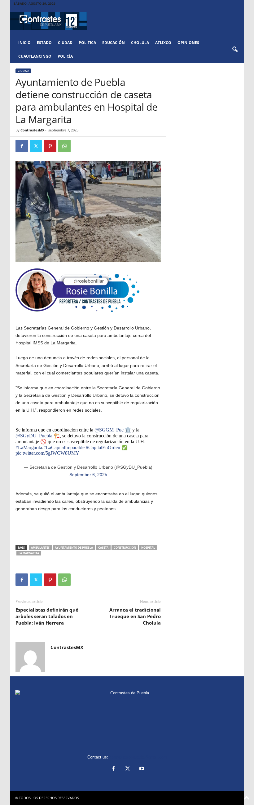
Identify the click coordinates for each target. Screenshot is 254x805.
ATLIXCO (163, 42)
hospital (148, 548)
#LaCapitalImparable (64, 447)
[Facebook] (21, 146)
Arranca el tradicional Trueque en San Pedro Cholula (135, 616)
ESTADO (44, 42)
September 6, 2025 (88, 474)
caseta (103, 548)
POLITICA (87, 42)
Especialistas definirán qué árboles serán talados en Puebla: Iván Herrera (46, 616)
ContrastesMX (32, 130)
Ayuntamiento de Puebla (74, 548)
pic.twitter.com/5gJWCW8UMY (47, 453)
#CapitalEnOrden (103, 447)
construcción (125, 548)
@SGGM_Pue (109, 429)
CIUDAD (65, 42)
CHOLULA (140, 42)
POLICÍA (65, 56)
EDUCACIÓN (113, 42)
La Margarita (29, 553)
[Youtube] (141, 769)
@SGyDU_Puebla (33, 435)
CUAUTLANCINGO (34, 56)
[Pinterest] (50, 146)
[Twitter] (36, 146)
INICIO (24, 42)
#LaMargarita (28, 447)
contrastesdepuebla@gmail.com (138, 757)
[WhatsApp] (64, 146)
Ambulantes (40, 548)
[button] (235, 49)
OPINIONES (188, 42)
